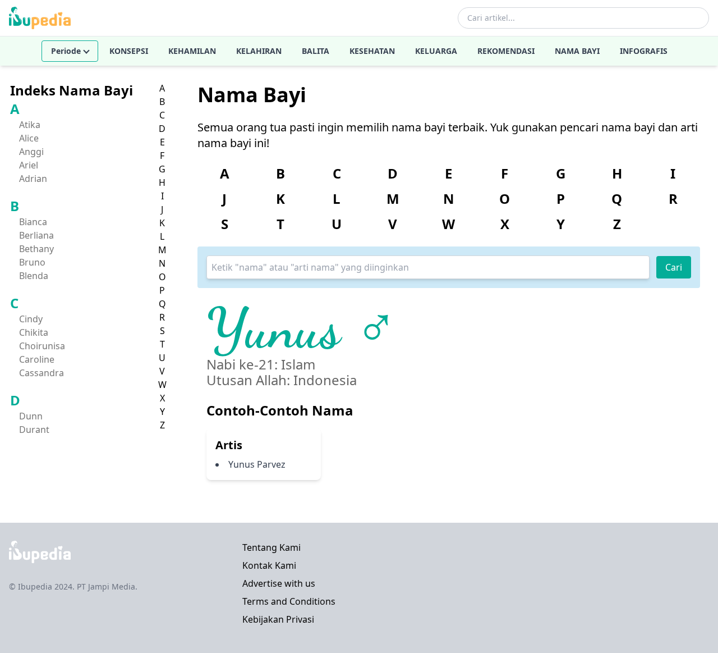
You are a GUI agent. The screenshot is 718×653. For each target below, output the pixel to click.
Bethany (36, 249)
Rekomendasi (506, 50)
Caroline (36, 359)
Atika (29, 124)
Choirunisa (42, 346)
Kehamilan (192, 50)
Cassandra (41, 373)
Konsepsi (128, 50)
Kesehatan (372, 50)
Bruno (32, 262)
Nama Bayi (577, 50)
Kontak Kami (269, 565)
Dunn (31, 416)
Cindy (31, 319)
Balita (315, 50)
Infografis (644, 50)
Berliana (36, 235)
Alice (29, 138)
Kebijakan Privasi (278, 619)
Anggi (31, 151)
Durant (34, 429)
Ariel (28, 165)
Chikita (33, 332)
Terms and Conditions (288, 601)
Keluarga (436, 50)
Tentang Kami (271, 547)
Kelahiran (259, 50)
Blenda (33, 276)
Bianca (33, 222)
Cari (673, 267)
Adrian (33, 178)
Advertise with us (278, 583)
